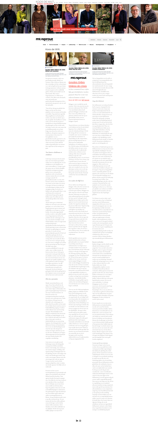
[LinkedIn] (77, 421)
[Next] (157, 19)
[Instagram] (80, 421)
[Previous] (1, 19)
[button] (56, 2)
